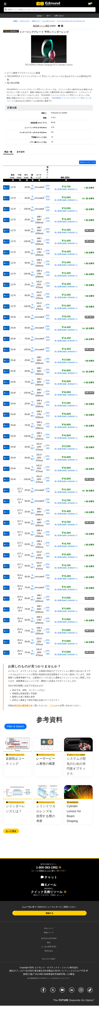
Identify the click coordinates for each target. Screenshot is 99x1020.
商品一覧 (8, 151)
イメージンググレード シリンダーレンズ (71, 21)
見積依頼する (73, 189)
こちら (52, 705)
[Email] (59, 26)
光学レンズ (36, 21)
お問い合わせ (59, 16)
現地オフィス (49, 932)
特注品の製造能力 (22, 705)
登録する (49, 913)
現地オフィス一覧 (46, 871)
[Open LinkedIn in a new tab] (71, 991)
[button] (62, 26)
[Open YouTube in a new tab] (62, 991)
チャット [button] (50, 877)
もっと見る (11, 831)
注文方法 (55, 978)
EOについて (48, 928)
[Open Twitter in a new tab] (52, 991)
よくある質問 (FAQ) (48, 947)
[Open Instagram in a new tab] (81, 991)
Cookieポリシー (45, 978)
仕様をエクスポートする (87, 162)
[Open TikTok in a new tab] (89, 991)
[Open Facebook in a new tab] (43, 991)
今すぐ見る (17, 768)
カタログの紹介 (48, 959)
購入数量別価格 (60, 189)
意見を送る (49, 951)
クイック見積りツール (47, 892)
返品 (48, 942)
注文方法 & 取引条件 (49, 938)
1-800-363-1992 (47, 867)
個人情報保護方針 (33, 978)
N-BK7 (53, 118)
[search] (50, 9)
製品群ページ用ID (41, 26)
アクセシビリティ (64, 978)
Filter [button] (10, 726)
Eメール (50, 884)
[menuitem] (6, 3)
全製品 (15, 21)
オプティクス (24, 21)
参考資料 (21, 151)
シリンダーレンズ (48, 21)
